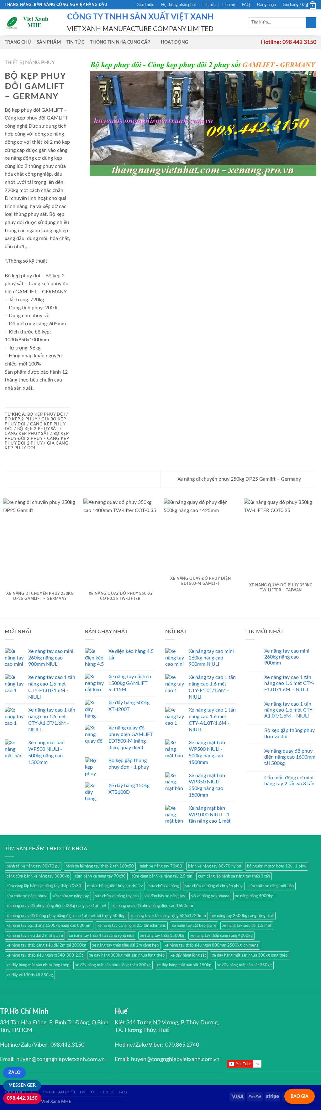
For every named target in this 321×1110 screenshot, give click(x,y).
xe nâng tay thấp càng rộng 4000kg (221, 935)
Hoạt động (174, 42)
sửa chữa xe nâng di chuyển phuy (214, 886)
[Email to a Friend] (23, 403)
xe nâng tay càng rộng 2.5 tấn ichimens (131, 925)
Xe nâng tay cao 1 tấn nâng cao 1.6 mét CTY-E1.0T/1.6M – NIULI (289, 683)
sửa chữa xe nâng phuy (26, 896)
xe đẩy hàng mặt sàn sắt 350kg (244, 965)
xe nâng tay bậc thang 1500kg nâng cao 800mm (49, 925)
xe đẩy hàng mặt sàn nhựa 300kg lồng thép (249, 955)
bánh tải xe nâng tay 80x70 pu (33, 866)
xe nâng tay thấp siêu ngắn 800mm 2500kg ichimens (211, 945)
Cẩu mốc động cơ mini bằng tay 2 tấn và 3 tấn (289, 780)
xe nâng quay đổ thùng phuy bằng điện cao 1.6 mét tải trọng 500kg (65, 916)
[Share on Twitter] (16, 403)
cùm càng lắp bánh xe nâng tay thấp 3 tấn (234, 876)
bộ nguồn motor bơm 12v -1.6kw (276, 866)
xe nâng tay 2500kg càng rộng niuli (243, 916)
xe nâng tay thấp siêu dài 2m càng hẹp (125, 945)
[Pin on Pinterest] (31, 403)
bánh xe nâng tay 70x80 (161, 866)
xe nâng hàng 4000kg (254, 896)
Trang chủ (18, 42)
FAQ (246, 5)
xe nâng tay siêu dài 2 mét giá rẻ (35, 935)
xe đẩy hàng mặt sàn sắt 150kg (184, 965)
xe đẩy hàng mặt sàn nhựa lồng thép (38, 965)
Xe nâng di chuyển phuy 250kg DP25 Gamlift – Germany (239, 479)
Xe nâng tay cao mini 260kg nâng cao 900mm (286, 656)
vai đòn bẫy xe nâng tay (165, 896)
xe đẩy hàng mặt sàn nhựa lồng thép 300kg (113, 965)
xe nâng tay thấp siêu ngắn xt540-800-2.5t (45, 955)
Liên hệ (228, 5)
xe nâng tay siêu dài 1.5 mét (246, 925)
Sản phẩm (49, 42)
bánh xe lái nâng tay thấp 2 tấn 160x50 (100, 866)
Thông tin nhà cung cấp (120, 42)
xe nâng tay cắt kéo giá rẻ (194, 925)
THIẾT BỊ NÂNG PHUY (30, 62)
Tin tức (209, 5)
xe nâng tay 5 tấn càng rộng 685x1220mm (168, 916)
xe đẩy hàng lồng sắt (188, 955)
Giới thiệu (145, 5)
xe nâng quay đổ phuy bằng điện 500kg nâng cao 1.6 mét (57, 906)
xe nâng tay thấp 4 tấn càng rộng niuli (101, 935)
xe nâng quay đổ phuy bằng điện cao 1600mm (153, 906)
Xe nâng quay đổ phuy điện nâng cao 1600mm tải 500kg (289, 757)
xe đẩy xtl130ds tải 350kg (30, 975)
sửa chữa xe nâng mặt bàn (271, 886)
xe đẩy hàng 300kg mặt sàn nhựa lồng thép (127, 955)
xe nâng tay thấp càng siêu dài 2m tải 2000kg (46, 945)
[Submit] (311, 22)
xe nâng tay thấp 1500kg (162, 935)
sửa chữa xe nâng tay (70, 896)
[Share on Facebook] (8, 403)
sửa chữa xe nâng (164, 886)
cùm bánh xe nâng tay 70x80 (100, 876)
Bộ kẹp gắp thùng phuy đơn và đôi (289, 733)
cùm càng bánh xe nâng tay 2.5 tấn (162, 876)
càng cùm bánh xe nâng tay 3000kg (38, 876)
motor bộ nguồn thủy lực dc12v (115, 886)
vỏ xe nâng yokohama (210, 896)
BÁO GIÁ (299, 1096)
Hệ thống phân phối (178, 5)
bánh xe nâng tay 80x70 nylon (214, 866)
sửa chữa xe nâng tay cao (117, 896)
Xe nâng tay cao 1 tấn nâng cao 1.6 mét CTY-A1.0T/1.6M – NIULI (289, 710)
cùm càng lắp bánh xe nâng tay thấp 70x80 (44, 886)
